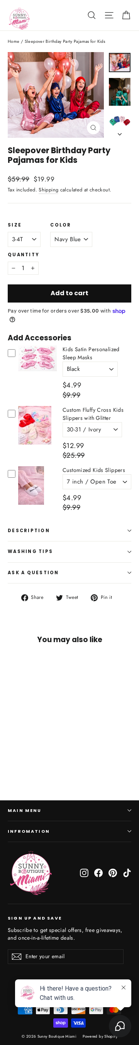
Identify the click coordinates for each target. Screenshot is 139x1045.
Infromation (29, 831)
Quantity (23, 255)
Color (60, 225)
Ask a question (33, 573)
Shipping (48, 189)
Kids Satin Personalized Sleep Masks (91, 353)
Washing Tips (30, 551)
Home (14, 41)
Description (29, 531)
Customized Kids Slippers (94, 470)
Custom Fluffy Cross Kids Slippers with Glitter (93, 414)
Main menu (25, 810)
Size (15, 225)
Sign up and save (35, 918)
